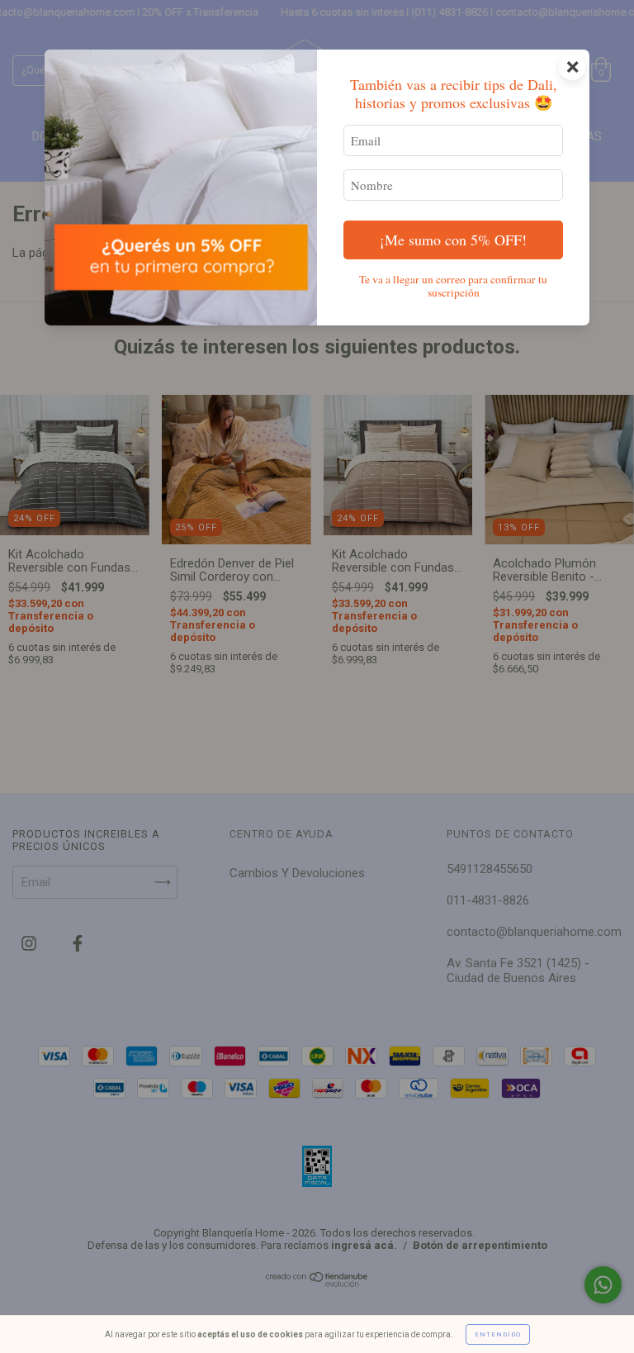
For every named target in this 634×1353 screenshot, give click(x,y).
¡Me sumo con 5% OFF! (453, 239)
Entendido (498, 1334)
